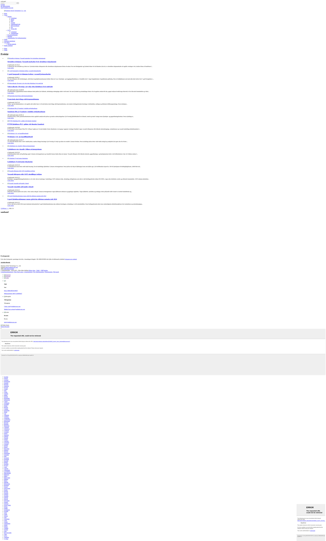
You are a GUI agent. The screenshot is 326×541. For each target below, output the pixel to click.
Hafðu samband (8, 45)
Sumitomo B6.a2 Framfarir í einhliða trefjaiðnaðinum (26, 112)
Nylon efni (14, 29)
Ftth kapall (56, 272)
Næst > (5, 208)
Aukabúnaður (14, 33)
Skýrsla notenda (11, 44)
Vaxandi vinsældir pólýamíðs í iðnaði (20, 187)
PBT (12, 21)
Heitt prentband (15, 25)
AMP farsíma (44, 270)
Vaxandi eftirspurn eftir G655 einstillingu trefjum (24, 174)
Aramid (13, 22)
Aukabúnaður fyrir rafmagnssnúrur (16, 38)
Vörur (5, 15)
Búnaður (9, 36)
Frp (12, 27)
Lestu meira (10, 68)
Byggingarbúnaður (12, 35)
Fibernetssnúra (48, 272)
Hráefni (9, 16)
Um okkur (7, 42)
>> (8, 208)
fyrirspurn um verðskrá (71, 259)
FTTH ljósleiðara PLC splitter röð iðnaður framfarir (25, 124)
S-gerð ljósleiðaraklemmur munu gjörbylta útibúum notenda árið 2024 (32, 199)
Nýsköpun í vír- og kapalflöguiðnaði (20, 137)
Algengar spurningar (9, 41)
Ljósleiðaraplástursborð (7, 272)
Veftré (38, 270)
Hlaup (12, 19)
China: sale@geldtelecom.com (12, 306)
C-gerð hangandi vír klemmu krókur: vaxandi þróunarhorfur (29, 74)
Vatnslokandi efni (15, 24)
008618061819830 (9, 269)
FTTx (9, 30)
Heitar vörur (32, 270)
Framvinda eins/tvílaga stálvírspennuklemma (23, 99)
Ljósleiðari (14, 18)
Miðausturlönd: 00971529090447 (13, 293)
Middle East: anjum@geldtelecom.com (14, 309)
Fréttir (5, 39)
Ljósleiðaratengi (28, 272)
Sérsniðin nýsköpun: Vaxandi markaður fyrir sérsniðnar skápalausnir (31, 62)
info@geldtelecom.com (11, 267)
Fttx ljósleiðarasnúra (38, 272)
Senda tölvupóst (5, 326)
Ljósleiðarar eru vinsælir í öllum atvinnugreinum (24, 149)
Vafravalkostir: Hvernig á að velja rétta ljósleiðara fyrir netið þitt (30, 86)
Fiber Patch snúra (18, 272)
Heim (5, 13)
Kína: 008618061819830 (11, 290)
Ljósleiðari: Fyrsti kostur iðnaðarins (20, 162)
